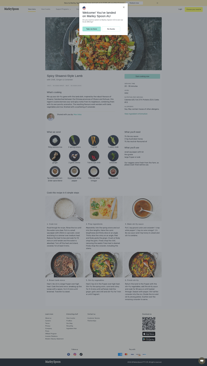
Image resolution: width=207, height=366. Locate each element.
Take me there (91, 29)
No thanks (111, 29)
